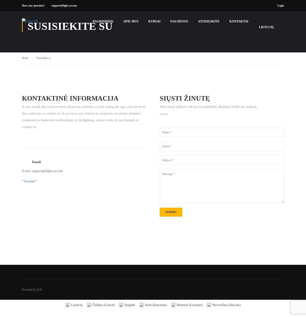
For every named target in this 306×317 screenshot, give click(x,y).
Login (280, 5)
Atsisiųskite (209, 21)
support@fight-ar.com (64, 5)
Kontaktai (238, 21)
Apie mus (130, 21)
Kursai (154, 21)
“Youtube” (29, 181)
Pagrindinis (103, 21)
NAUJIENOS (179, 21)
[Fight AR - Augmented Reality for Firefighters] (39, 23)
